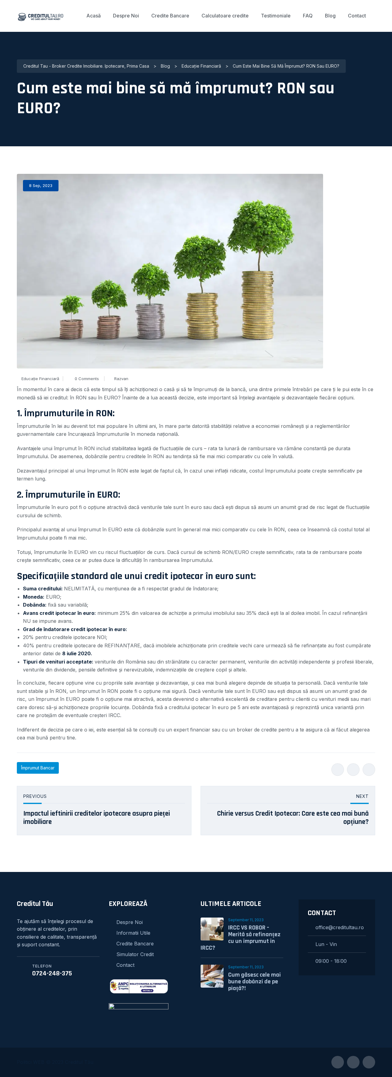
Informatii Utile (133, 933)
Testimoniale (276, 16)
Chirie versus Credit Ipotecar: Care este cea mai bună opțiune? (293, 818)
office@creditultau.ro (339, 927)
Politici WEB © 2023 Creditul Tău (55, 1062)
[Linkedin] (369, 769)
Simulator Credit (135, 954)
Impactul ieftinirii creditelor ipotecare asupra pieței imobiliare (96, 818)
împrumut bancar (38, 767)
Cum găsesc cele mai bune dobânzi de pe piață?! (254, 981)
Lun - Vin (326, 944)
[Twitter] (353, 769)
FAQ (308, 16)
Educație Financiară (40, 379)
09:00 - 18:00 (331, 961)
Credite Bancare (170, 16)
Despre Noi (126, 16)
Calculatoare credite (225, 16)
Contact (357, 16)
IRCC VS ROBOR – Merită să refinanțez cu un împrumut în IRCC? (241, 938)
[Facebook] (337, 769)
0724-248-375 (52, 973)
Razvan (121, 379)
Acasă (93, 16)
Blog (330, 16)
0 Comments (87, 379)
